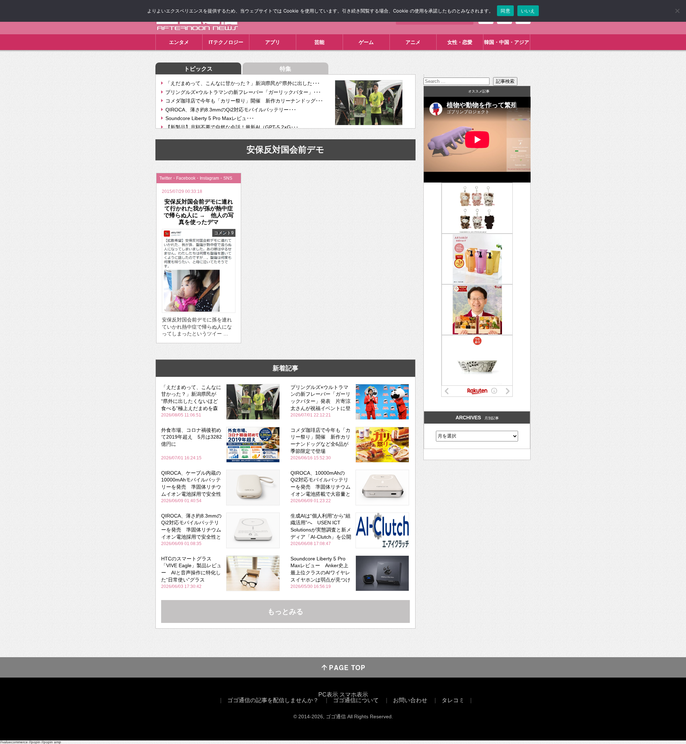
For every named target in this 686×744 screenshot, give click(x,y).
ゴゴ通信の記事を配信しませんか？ (273, 700)
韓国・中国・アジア (506, 42)
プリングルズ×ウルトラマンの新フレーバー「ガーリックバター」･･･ (243, 92)
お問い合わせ (410, 700)
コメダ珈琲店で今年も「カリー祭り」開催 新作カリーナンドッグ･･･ (244, 101)
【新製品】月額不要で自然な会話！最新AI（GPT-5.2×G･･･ (231, 127)
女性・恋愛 (459, 42)
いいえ (528, 11)
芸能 (319, 42)
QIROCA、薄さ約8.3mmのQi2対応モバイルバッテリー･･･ (230, 110)
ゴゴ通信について (356, 700)
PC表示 (328, 694)
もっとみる (285, 611)
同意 (505, 11)
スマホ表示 (353, 694)
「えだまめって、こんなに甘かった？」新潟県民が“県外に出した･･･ (242, 83)
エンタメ (179, 42)
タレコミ (453, 700)
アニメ (413, 42)
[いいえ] (677, 10)
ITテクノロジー (226, 42)
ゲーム (366, 42)
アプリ (272, 42)
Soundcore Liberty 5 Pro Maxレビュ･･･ (209, 118)
